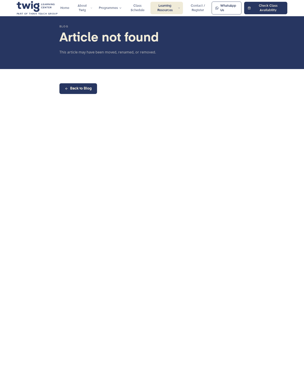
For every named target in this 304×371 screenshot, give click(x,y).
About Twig (82, 8)
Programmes (108, 8)
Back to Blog (81, 88)
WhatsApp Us (228, 8)
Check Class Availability (268, 8)
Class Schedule (137, 8)
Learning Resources (165, 8)
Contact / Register (198, 8)
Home (64, 8)
